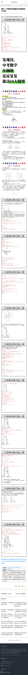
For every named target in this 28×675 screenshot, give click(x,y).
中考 (5, 5)
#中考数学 (7, 561)
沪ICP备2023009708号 (15, 655)
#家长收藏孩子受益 (11, 559)
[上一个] (1, 305)
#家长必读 (17, 561)
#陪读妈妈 (12, 561)
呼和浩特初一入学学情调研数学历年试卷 (11, 593)
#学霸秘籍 (3, 559)
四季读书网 (10, 569)
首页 (2, 5)
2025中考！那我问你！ (21, 593)
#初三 (3, 561)
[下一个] (26, 305)
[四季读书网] (14, 2)
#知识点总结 (19, 559)
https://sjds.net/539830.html (14, 567)
